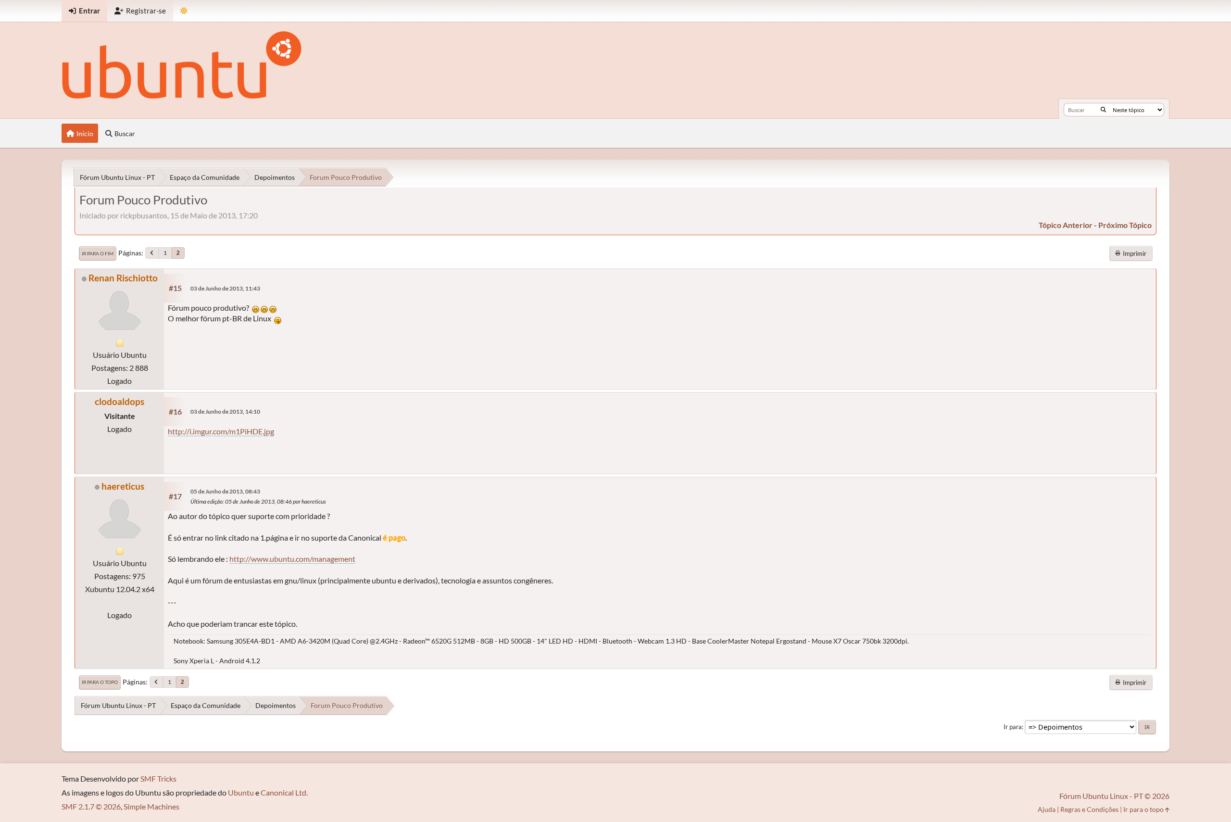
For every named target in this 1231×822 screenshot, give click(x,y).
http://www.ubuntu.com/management (292, 558)
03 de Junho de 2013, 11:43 (225, 288)
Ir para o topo (100, 682)
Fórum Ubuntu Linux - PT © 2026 (1114, 795)
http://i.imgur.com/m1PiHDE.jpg (221, 431)
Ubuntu (241, 792)
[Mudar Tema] (184, 11)
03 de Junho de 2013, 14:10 (225, 411)
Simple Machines (151, 806)
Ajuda (1046, 809)
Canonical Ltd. (284, 792)
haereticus (122, 486)
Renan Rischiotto (123, 277)
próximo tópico (1125, 224)
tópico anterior (1066, 224)
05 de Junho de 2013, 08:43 (225, 491)
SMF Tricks (158, 778)
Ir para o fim (97, 253)
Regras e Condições (1089, 809)
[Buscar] (1103, 109)
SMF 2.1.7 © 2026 (91, 806)
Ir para (1013, 727)
